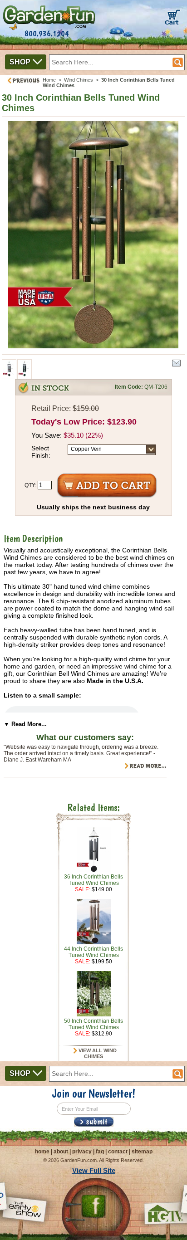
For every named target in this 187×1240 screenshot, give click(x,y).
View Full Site (93, 1170)
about (61, 1151)
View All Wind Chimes (97, 1053)
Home (49, 80)
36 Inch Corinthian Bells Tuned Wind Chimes (93, 880)
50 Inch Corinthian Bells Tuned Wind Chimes (93, 1024)
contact (118, 1151)
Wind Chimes (78, 80)
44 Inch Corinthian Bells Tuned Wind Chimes (93, 952)
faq (100, 1151)
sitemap (142, 1151)
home (42, 1151)
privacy (82, 1151)
